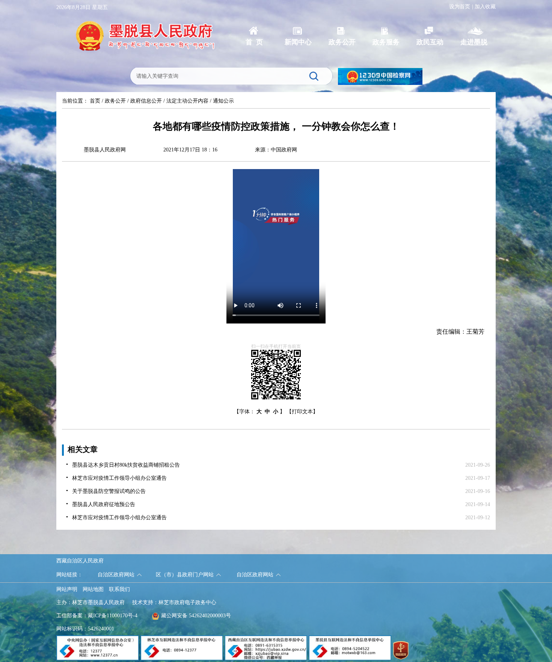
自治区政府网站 (116, 574)
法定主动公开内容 (187, 101)
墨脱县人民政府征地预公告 (103, 504)
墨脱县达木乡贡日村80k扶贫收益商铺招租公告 (126, 465)
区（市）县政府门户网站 (185, 574)
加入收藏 (485, 6)
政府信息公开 (146, 101)
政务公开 (115, 101)
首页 (95, 101)
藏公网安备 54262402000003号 (196, 615)
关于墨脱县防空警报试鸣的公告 (109, 491)
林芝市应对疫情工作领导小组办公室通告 (119, 478)
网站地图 (93, 589)
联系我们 (119, 589)
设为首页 (459, 6)
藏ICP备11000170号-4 (112, 615)
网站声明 (66, 589)
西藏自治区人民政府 (80, 561)
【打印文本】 (302, 411)
